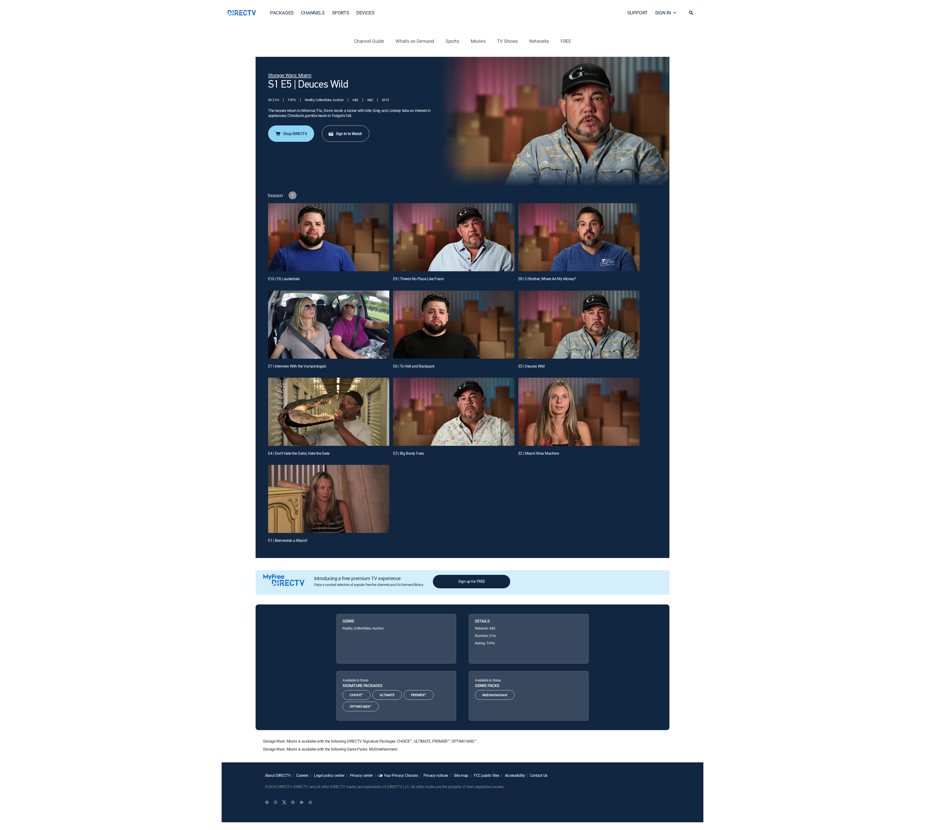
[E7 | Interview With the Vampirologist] (328, 325)
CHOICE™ (356, 695)
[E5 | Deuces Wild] (579, 325)
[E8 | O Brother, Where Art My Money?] (579, 237)
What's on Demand (415, 41)
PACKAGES (282, 12)
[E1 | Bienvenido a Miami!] (328, 499)
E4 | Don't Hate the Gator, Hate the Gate (299, 453)
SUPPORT (637, 12)
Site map (460, 775)
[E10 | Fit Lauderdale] (328, 237)
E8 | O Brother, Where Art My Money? (547, 278)
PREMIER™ (418, 695)
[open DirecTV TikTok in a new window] (310, 802)
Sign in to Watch (349, 133)
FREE (566, 41)
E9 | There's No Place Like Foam (418, 278)
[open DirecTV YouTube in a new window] (302, 802)
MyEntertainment (494, 695)
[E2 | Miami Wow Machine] (579, 412)
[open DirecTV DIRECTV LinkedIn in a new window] (267, 802)
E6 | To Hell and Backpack (413, 366)
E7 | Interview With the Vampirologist (297, 366)
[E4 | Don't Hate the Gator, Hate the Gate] (328, 412)
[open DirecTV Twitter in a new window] (284, 802)
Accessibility (514, 775)
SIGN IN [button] (663, 12)
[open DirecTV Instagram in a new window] (293, 802)
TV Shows (507, 41)
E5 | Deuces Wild (531, 366)
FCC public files (486, 775)
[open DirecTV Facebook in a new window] (276, 802)
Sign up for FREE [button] (471, 581)
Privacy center (361, 775)
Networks (539, 41)
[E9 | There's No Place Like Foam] (453, 237)
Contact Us (539, 775)
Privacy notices (435, 775)
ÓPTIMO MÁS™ (360, 706)
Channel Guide (369, 41)
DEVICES (365, 12)
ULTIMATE (387, 695)
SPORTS (340, 12)
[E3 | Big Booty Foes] (453, 412)
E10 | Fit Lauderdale (283, 278)
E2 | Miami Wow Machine (538, 453)
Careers (301, 775)
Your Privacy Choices (401, 775)
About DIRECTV (278, 775)
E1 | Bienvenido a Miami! (287, 540)
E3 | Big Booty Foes (408, 453)
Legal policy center (328, 775)
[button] (691, 13)
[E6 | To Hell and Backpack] (453, 325)
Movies (478, 41)
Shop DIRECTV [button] (295, 133)
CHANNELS (313, 12)
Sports (452, 41)
